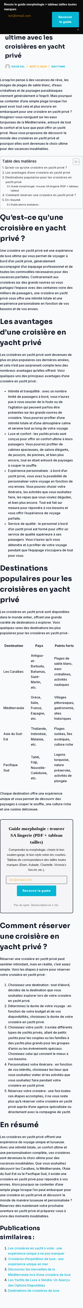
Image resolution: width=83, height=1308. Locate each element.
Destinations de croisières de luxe (33, 1291)
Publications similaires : (25, 204)
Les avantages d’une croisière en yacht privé (37, 172)
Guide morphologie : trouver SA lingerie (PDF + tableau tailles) (44, 188)
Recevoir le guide (37, 891)
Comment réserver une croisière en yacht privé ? (41, 195)
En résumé (12, 200)
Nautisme (58, 66)
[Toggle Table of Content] (74, 161)
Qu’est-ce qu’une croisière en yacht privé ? (36, 167)
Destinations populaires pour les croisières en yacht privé (38, 180)
